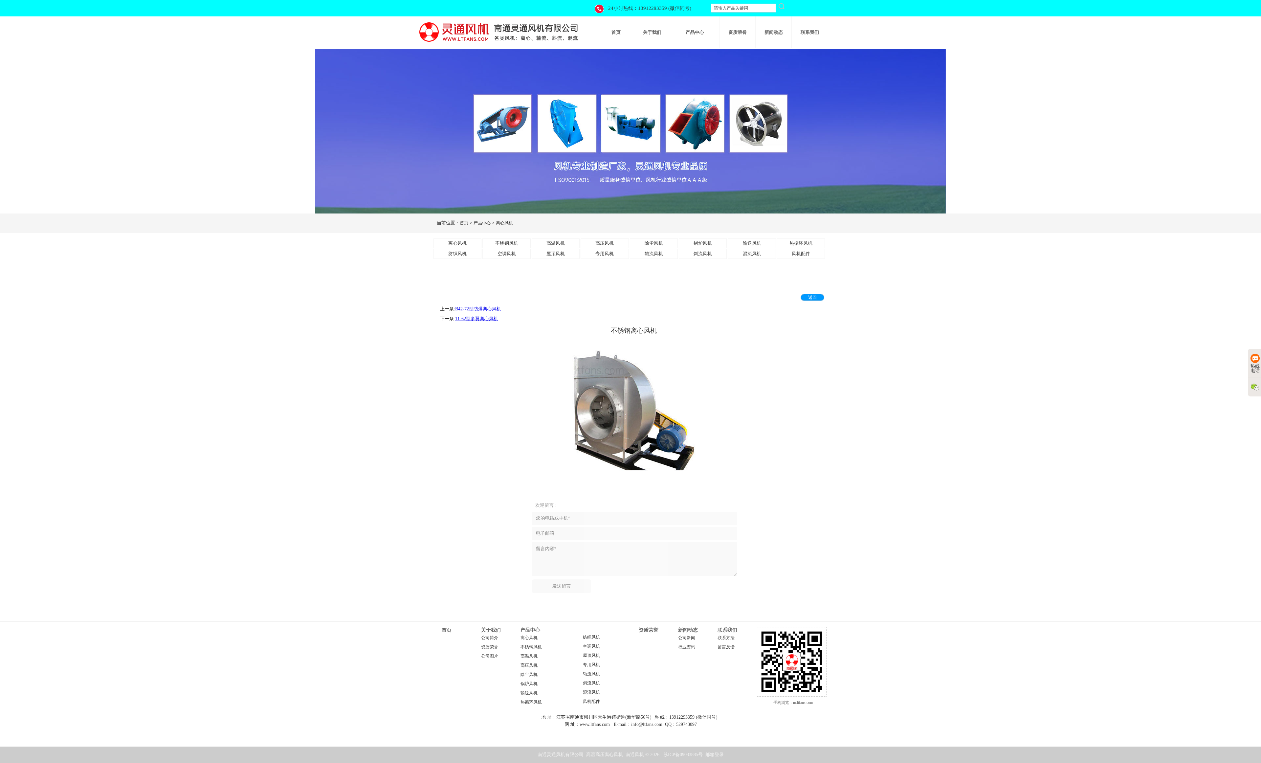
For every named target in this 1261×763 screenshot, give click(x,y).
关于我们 (491, 630)
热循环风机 (531, 702)
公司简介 (489, 638)
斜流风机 (591, 683)
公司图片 (489, 656)
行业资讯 (686, 647)
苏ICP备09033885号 (683, 754)
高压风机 (529, 665)
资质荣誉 (489, 647)
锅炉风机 (529, 684)
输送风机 (529, 693)
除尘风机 (529, 674)
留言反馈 (726, 647)
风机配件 (591, 701)
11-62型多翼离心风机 (476, 318)
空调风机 (591, 646)
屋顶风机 (591, 655)
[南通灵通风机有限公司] (499, 43)
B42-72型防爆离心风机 (478, 308)
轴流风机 (591, 674)
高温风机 (529, 656)
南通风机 (635, 754)
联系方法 (726, 638)
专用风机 (591, 664)
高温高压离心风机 (604, 754)
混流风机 (591, 692)
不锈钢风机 (531, 647)
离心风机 (504, 222)
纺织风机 (591, 637)
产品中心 (482, 222)
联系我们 (727, 630)
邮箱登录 (714, 754)
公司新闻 (686, 638)
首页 (464, 222)
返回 (812, 297)
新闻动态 (688, 630)
